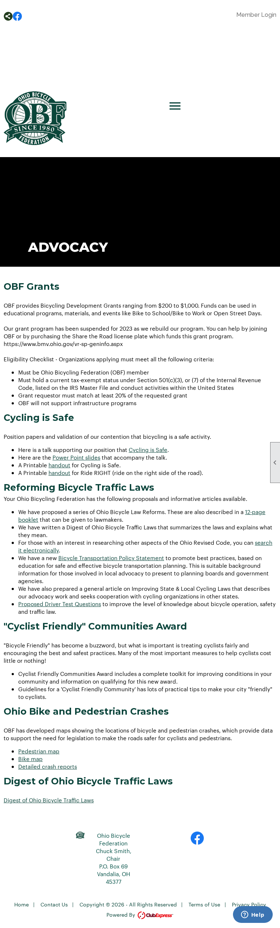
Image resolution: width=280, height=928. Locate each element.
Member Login (256, 14)
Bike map (30, 758)
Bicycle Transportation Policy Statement (111, 558)
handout (59, 465)
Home (21, 904)
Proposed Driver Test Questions (59, 604)
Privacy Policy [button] (249, 904)
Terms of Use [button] (204, 904)
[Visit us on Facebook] (17, 16)
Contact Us (54, 904)
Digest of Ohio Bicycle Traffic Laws (49, 800)
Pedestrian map (38, 751)
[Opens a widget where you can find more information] (253, 915)
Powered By (121, 914)
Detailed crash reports (47, 766)
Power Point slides (76, 457)
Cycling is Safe (148, 449)
